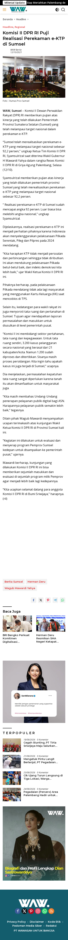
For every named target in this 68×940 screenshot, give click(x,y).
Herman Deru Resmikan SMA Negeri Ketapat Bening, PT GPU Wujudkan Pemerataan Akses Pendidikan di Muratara (48, 638)
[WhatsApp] (45, 911)
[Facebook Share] (33, 600)
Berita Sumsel (14, 581)
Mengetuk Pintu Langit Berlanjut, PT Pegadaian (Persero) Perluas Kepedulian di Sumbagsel (43, 760)
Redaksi (51, 925)
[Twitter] (24, 911)
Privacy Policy (16, 921)
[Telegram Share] (55, 600)
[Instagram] (38, 911)
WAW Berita (16, 49)
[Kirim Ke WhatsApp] (62, 600)
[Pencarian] (63, 10)
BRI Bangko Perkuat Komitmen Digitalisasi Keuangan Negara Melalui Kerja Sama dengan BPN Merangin (16, 638)
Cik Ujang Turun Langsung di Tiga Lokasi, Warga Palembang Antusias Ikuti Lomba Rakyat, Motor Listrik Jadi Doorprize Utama (43, 777)
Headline (8, 27)
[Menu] (5, 10)
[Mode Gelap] (57, 10)
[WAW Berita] (18, 10)
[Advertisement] (34, 540)
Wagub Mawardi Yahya (20, 588)
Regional (20, 27)
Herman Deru (36, 581)
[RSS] (51, 911)
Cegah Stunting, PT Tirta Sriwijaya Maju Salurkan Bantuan (40, 744)
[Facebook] (18, 911)
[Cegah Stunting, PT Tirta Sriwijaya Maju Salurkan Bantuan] (12, 745)
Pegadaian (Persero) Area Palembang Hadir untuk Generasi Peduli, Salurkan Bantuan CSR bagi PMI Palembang (41, 793)
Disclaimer (37, 921)
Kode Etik (54, 921)
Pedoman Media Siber (27, 925)
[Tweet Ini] (41, 600)
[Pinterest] (31, 911)
